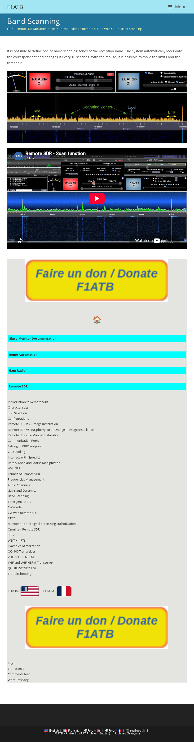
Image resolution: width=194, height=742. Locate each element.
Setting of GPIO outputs (24, 446)
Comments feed (19, 674)
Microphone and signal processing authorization (42, 524)
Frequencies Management (26, 479)
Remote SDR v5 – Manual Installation (34, 435)
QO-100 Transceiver (21, 551)
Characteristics (18, 407)
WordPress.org (18, 680)
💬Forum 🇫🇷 (113, 731)
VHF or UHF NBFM (21, 557)
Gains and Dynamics (22, 490)
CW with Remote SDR (23, 513)
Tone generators (19, 501)
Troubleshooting (19, 573)
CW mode (15, 507)
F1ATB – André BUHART (70, 733)
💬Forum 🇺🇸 (92, 731)
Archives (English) (98, 733)
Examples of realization (24, 546)
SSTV (11, 535)
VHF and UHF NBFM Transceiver (30, 562)
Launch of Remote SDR (24, 474)
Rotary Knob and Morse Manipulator (34, 463)
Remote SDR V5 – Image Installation (33, 424)
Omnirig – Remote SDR (24, 529)
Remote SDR (18, 386)
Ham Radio (17, 370)
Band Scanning (131, 29)
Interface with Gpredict (24, 457)
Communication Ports (23, 440)
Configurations (18, 418)
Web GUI (14, 468)
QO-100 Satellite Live (22, 568)
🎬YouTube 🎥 (136, 731)
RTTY (11, 518)
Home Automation (23, 354)
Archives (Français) (127, 733)
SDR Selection (17, 413)
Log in (12, 663)
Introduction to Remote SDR (28, 402)
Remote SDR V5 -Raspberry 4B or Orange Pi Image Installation (51, 429)
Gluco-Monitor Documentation (33, 338)
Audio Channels (19, 485)
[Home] (8, 29)
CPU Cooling (16, 452)
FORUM (14, 591)
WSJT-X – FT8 (17, 540)
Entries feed (16, 668)
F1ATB (15, 7)
